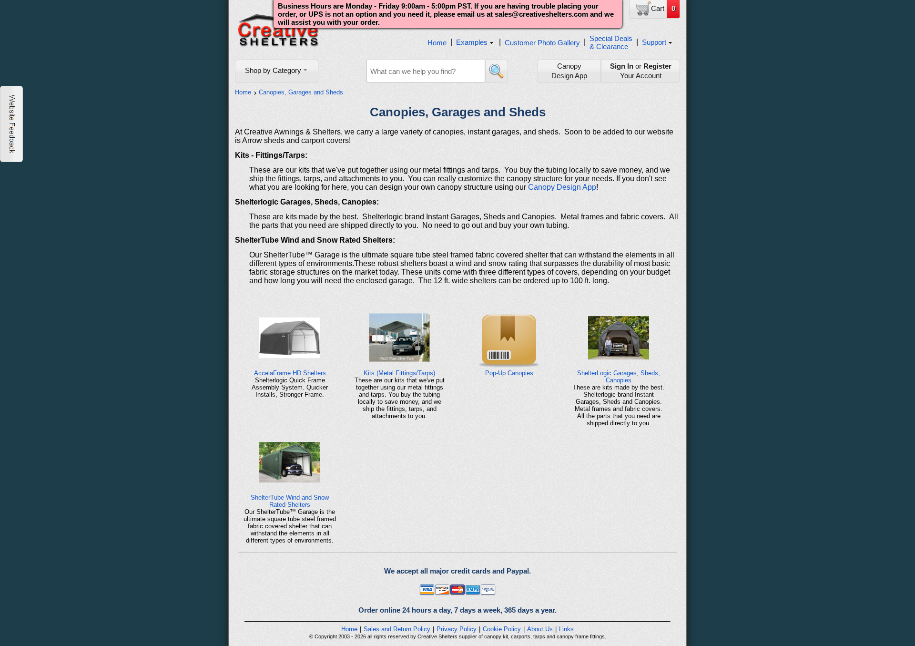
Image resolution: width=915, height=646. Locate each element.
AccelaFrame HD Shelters (290, 373)
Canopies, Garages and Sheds (301, 92)
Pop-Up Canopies (509, 373)
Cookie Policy (502, 629)
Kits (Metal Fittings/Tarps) (399, 373)
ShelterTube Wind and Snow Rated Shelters (290, 501)
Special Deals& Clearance (611, 42)
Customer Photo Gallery (542, 43)
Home (437, 43)
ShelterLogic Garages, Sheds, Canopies (618, 376)
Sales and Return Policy (397, 629)
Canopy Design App (562, 187)
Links (566, 629)
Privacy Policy (457, 629)
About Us (540, 629)
